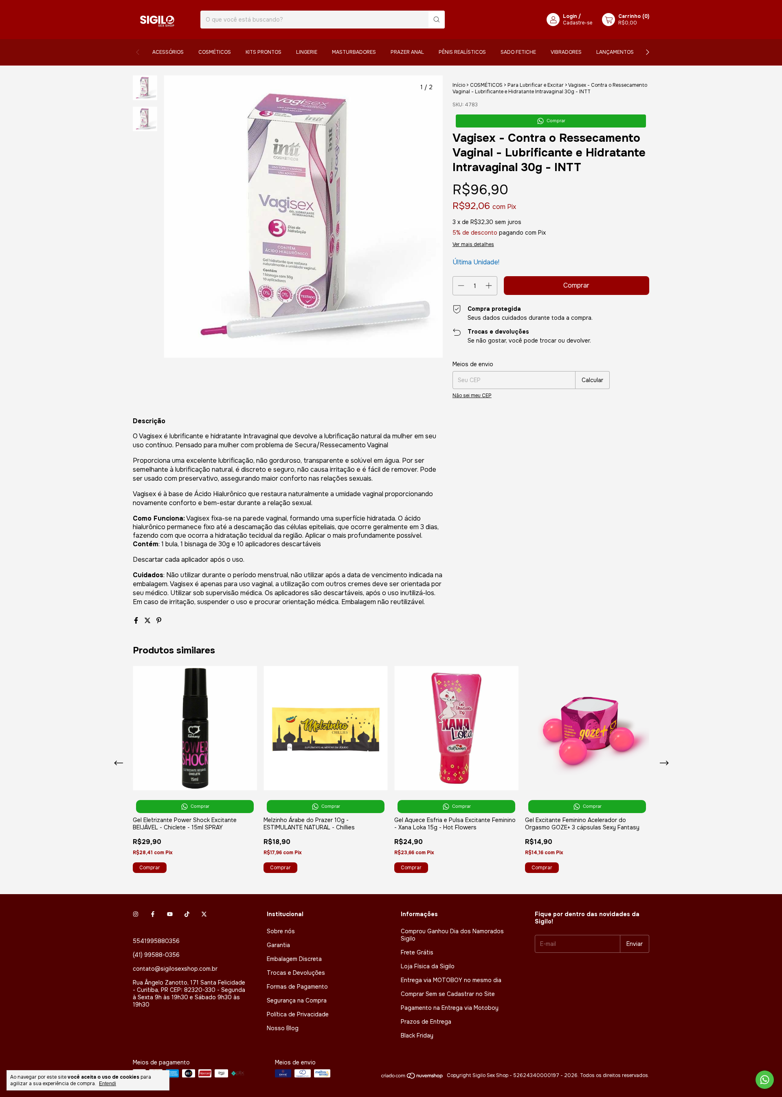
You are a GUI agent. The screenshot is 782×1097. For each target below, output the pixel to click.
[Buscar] (436, 20)
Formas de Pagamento (297, 986)
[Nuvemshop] (412, 1077)
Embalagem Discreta (294, 959)
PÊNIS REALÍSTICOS (462, 52)
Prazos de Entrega (426, 1021)
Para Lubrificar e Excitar (535, 85)
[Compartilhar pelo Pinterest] (159, 620)
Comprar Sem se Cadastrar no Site (448, 994)
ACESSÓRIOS (168, 52)
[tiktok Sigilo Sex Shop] (187, 914)
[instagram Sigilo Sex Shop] (135, 914)
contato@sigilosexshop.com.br (175, 968)
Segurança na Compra (297, 1000)
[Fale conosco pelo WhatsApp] (765, 1080)
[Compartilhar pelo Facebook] (137, 620)
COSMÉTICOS (214, 52)
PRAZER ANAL (407, 52)
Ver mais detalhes (473, 244)
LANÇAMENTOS (615, 52)
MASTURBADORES (354, 52)
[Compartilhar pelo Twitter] (148, 620)
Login (570, 16)
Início (459, 85)
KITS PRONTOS (263, 52)
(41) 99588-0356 (156, 955)
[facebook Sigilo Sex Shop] (153, 914)
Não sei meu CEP (472, 395)
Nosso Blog (283, 1028)
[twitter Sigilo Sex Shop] (204, 914)
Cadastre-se (577, 23)
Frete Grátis (417, 952)
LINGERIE (306, 52)
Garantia (278, 945)
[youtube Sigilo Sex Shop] (170, 914)
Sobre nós (281, 931)
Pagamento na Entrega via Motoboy (450, 1007)
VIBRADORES (566, 52)
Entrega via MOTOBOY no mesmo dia (451, 980)
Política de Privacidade (298, 1014)
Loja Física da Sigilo (428, 966)
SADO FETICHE (518, 52)
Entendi (107, 1083)
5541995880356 (156, 941)
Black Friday (417, 1035)
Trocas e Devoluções (296, 972)
